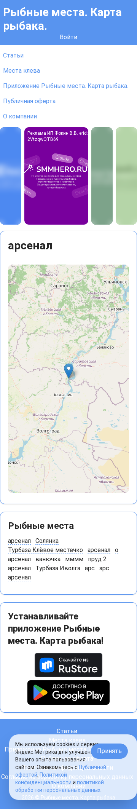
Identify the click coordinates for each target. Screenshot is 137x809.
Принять (109, 751)
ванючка (48, 559)
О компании (20, 116)
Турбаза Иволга (57, 568)
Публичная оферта (29, 101)
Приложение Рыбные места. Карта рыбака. (65, 85)
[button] (68, 371)
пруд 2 (97, 559)
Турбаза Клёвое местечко (45, 550)
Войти (68, 37)
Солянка (47, 540)
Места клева (21, 70)
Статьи (13, 55)
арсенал (19, 540)
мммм (74, 559)
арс (90, 568)
